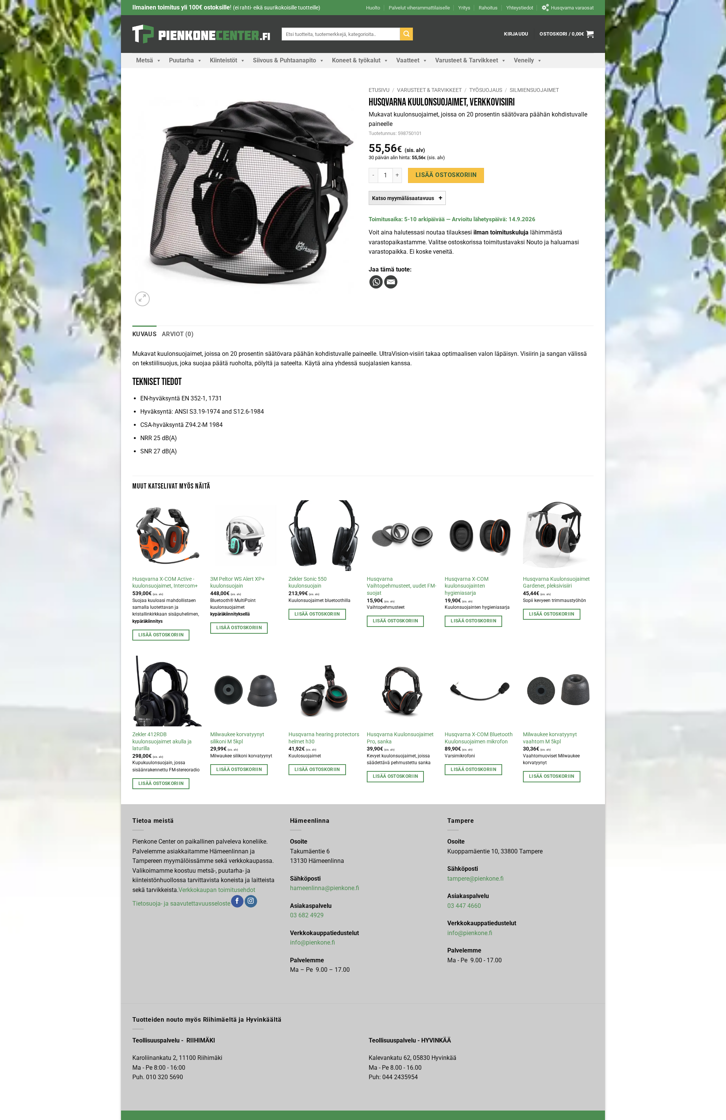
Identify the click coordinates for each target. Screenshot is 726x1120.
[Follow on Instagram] (251, 901)
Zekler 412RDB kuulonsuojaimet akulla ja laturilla (162, 741)
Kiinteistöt (223, 60)
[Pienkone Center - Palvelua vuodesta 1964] (201, 34)
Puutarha (181, 60)
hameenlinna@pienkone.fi (324, 888)
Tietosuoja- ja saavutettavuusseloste (181, 903)
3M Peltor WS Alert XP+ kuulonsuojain (237, 582)
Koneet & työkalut (356, 60)
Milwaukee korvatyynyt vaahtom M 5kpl (550, 738)
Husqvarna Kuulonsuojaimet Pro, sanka (400, 738)
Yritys (464, 8)
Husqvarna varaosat (572, 8)
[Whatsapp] (376, 282)
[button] (516, 34)
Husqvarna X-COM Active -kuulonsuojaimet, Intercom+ (165, 582)
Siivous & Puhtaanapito (284, 60)
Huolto (373, 8)
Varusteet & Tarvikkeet (466, 60)
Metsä (144, 60)
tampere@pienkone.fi (475, 878)
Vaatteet (407, 60)
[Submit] (406, 34)
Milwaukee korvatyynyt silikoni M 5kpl (237, 738)
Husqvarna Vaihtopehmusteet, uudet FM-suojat (401, 586)
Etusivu (379, 90)
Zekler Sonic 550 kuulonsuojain (308, 582)
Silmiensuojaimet (534, 90)
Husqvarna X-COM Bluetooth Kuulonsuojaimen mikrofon (479, 738)
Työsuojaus (485, 90)
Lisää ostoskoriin (446, 175)
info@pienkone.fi (312, 942)
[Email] (390, 282)
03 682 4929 (307, 915)
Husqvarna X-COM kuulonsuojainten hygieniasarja (467, 586)
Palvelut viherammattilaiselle (419, 8)
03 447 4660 (464, 905)
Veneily (524, 60)
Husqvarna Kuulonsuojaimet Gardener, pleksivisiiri (556, 582)
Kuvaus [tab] (144, 334)
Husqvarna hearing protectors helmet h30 (324, 738)
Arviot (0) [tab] (178, 334)
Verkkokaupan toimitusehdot (216, 890)
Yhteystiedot (519, 8)
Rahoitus (488, 8)
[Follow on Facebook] (237, 901)
